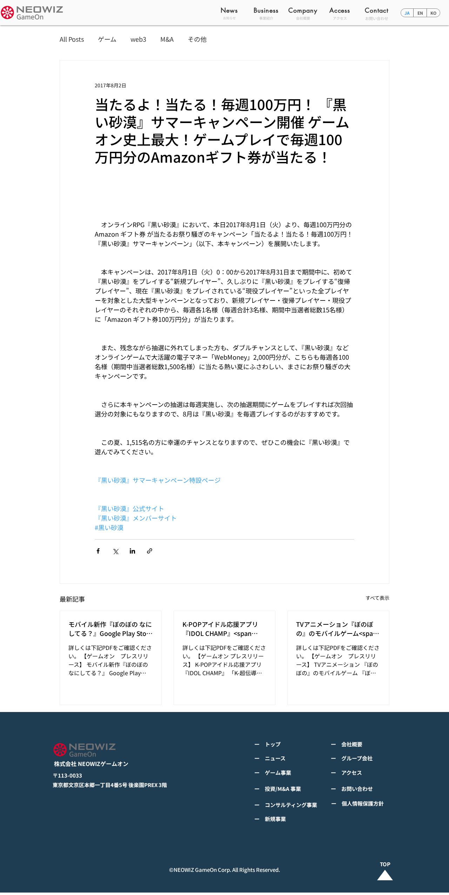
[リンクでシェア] (149, 551)
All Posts (72, 39)
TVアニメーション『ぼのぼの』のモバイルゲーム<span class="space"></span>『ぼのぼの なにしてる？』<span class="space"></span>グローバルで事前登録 (337, 628)
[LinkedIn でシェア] (132, 551)
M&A (167, 39)
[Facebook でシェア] (98, 551)
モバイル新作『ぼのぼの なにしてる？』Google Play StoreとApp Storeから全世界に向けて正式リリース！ (110, 628)
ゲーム (107, 39)
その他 (197, 39)
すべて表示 (377, 597)
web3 (138, 39)
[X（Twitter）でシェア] (115, 551)
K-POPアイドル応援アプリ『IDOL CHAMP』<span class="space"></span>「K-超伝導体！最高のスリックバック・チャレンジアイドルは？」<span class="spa (223, 628)
